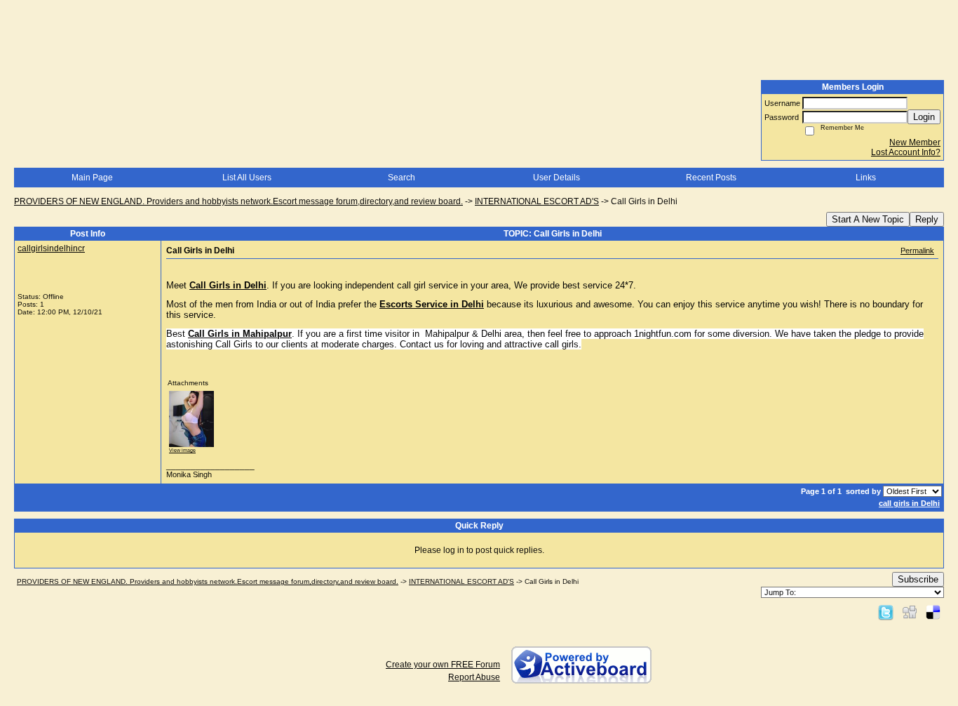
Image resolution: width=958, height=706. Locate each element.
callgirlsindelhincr (51, 248)
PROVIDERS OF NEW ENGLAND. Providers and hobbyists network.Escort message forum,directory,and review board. (238, 201)
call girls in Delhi (909, 503)
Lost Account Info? (905, 152)
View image (182, 450)
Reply (926, 219)
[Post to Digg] (909, 612)
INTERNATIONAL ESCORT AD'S (537, 201)
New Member (914, 142)
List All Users (246, 177)
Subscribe (918, 579)
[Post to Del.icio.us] (933, 612)
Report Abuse (474, 677)
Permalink (917, 250)
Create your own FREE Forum (443, 665)
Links (866, 177)
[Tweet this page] (886, 612)
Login (924, 117)
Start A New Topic (868, 219)
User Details (556, 177)
